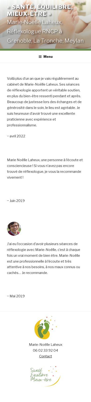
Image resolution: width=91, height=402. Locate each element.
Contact (45, 356)
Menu (48, 57)
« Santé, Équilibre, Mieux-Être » (40, 10)
